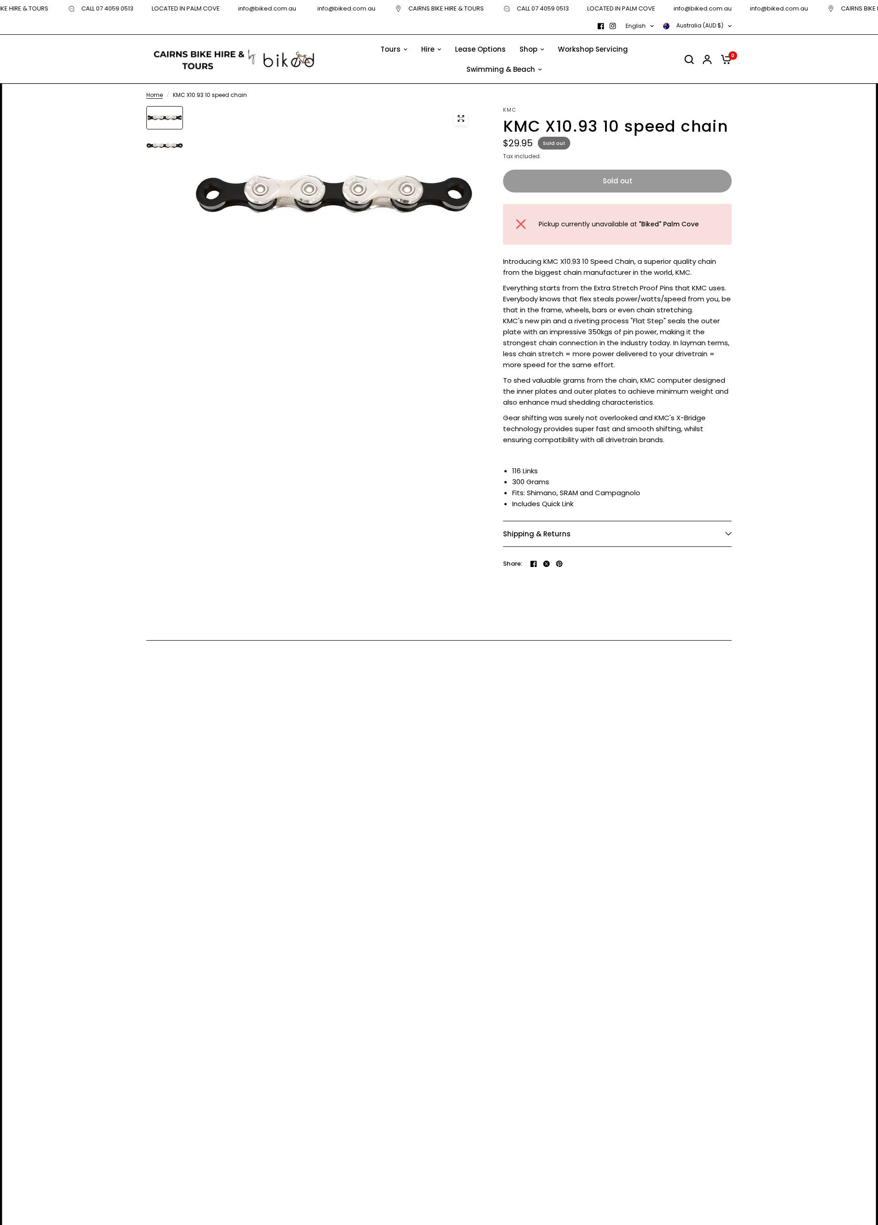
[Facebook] (601, 26)
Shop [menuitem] (528, 49)
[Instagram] (613, 26)
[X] (546, 563)
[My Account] (707, 59)
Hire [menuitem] (427, 49)
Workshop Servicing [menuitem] (593, 49)
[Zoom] (461, 118)
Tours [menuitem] (390, 49)
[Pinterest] (559, 563)
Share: (513, 564)
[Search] (689, 59)
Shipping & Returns (537, 534)
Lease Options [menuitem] (480, 49)
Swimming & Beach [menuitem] (500, 69)
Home (154, 95)
